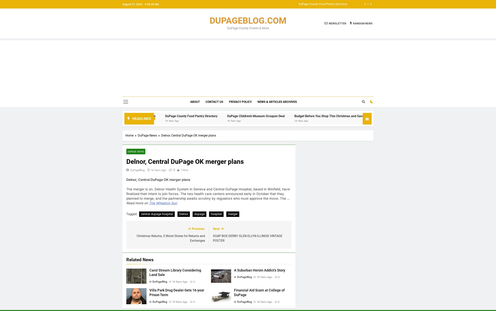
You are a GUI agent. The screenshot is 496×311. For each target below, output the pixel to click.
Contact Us (214, 102)
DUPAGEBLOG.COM (248, 20)
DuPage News (136, 151)
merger (233, 214)
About (195, 102)
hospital (216, 214)
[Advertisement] (248, 67)
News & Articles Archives (277, 102)
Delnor (183, 214)
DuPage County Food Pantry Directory (323, 4)
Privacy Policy (240, 102)
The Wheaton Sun (163, 203)
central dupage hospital (157, 214)
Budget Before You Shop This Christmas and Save (319, 116)
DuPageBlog (137, 170)
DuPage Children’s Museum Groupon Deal (246, 116)
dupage (199, 214)
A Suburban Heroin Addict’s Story (259, 270)
